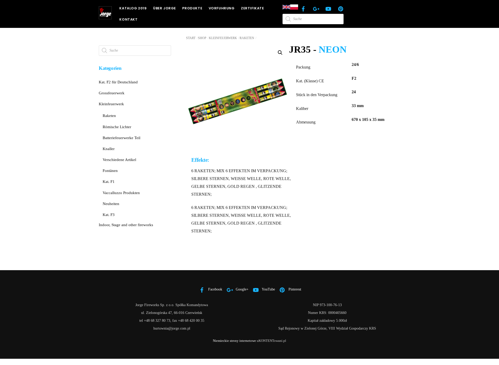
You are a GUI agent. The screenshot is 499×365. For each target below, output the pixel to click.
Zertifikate (252, 8)
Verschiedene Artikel (119, 159)
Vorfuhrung (222, 8)
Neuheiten (111, 203)
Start (190, 38)
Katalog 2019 (133, 8)
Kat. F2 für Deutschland (118, 82)
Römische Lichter (117, 127)
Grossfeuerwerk (111, 93)
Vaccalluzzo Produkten (121, 192)
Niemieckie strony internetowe (234, 341)
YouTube (268, 289)
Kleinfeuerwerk (223, 38)
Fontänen (110, 170)
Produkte (192, 8)
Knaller (109, 148)
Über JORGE (164, 8)
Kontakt (128, 19)
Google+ (241, 289)
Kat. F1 (109, 181)
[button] (280, 52)
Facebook (214, 289)
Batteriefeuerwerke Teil (121, 137)
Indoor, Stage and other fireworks (126, 224)
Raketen (247, 38)
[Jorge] (105, 17)
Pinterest (294, 289)
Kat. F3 (109, 214)
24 (354, 92)
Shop (202, 38)
